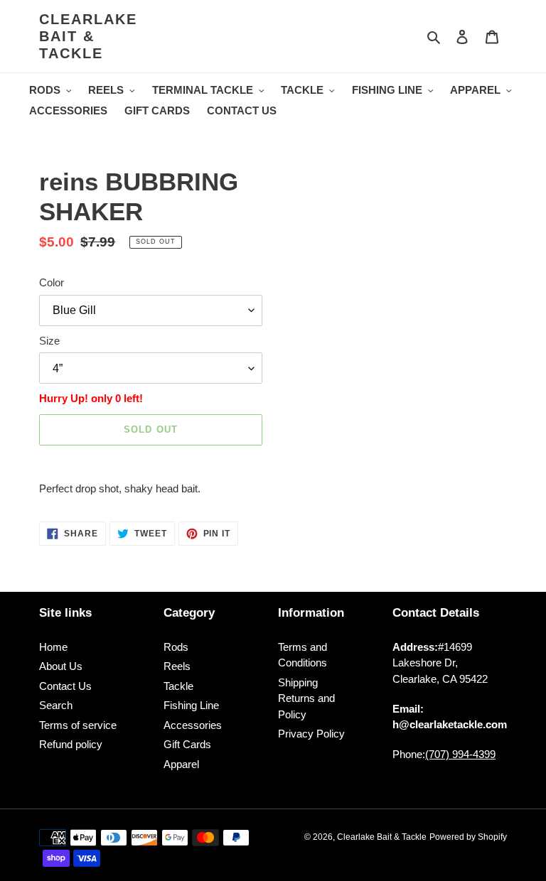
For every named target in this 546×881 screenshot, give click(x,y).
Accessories (193, 725)
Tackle (178, 686)
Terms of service (78, 725)
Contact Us (65, 686)
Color (51, 282)
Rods (176, 647)
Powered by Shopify (468, 837)
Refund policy (70, 744)
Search (56, 705)
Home (53, 647)
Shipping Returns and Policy (306, 698)
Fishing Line (191, 705)
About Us (60, 666)
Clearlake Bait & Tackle (88, 36)
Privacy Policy (311, 734)
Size (49, 341)
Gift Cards (187, 744)
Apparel (181, 764)
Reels (177, 666)
